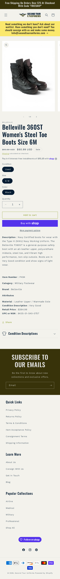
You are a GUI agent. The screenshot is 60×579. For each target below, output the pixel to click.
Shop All (10, 528)
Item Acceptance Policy (18, 430)
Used (8, 169)
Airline (9, 501)
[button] (6, 15)
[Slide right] (36, 117)
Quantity (6, 199)
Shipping (5, 153)
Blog (8, 482)
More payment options (30, 230)
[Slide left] (23, 117)
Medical (10, 508)
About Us (11, 462)
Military (10, 514)
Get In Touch (13, 475)
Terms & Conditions (16, 423)
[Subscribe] (51, 385)
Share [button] (9, 322)
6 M (7, 181)
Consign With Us (15, 469)
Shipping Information (17, 443)
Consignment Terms (16, 436)
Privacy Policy (13, 410)
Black (8, 192)
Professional (12, 521)
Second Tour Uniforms (25, 573)
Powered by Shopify (44, 573)
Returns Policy (13, 416)
